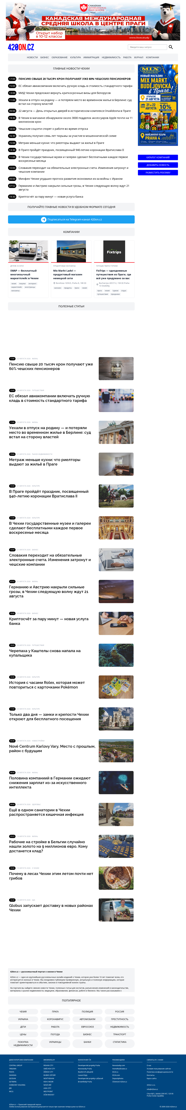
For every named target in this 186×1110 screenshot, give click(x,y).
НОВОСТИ (32, 57)
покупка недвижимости (23, 1044)
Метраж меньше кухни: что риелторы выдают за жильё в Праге (61, 143)
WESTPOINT (48, 1091)
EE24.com (116, 1075)
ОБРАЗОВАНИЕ (60, 57)
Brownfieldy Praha (85, 1082)
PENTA (11, 1072)
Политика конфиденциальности (160, 1072)
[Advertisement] (71, 334)
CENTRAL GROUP (15, 1065)
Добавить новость (158, 165)
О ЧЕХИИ (35, 868)
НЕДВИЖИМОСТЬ (111, 57)
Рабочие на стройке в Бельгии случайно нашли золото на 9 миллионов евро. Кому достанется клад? (48, 846)
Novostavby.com (118, 1065)
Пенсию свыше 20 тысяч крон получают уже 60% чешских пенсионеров (75, 79)
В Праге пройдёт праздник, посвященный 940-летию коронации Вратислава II (71, 150)
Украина (23, 1019)
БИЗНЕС (44, 57)
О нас (149, 1065)
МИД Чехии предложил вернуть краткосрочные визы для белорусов (65, 93)
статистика (119, 1042)
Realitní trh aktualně (85, 1072)
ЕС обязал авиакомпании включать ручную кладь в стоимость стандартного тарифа (75, 86)
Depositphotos (117, 1078)
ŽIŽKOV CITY (48, 1072)
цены (23, 1034)
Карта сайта (151, 1078)
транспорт (119, 1034)
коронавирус (55, 1019)
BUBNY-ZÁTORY (50, 1075)
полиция (87, 1011)
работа (55, 1026)
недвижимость (119, 1026)
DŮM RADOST (49, 1095)
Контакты (150, 1075)
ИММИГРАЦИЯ (91, 57)
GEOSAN (12, 1078)
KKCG (11, 1091)
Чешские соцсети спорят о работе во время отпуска (53, 129)
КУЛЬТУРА (75, 57)
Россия (119, 1011)
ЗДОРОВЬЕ (36, 804)
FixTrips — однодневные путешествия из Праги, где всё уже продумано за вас (113, 274)
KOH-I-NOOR (48, 1082)
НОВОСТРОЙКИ (38, 741)
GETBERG (12, 1082)
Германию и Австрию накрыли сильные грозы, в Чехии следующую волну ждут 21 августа (48, 591)
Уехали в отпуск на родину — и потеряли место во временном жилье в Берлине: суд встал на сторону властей (50, 432)
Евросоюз (87, 1026)
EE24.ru (115, 1072)
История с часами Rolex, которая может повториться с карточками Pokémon (47, 684)
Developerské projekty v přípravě (90, 1078)
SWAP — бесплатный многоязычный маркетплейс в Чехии (24, 274)
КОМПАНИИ (152, 57)
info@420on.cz (152, 1089)
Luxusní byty (82, 1075)
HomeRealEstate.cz (119, 1069)
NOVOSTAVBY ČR (84, 1060)
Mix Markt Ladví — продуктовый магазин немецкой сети (67, 274)
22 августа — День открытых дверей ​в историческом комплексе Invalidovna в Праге (75, 111)
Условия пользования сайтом (159, 1069)
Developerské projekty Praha (89, 1065)
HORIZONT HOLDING (17, 1085)
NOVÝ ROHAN (49, 1078)
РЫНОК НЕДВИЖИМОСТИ (42, 454)
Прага (55, 1011)
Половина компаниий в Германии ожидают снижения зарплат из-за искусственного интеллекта (50, 782)
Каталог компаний (158, 157)
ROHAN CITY (48, 1065)
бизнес (87, 1034)
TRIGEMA (12, 1069)
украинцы (55, 1042)
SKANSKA (12, 1075)
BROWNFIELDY (49, 1060)
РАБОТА (127, 57)
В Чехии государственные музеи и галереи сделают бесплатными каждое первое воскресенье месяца (50, 528)
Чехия (23, 1011)
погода (55, 1034)
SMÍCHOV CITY (49, 1069)
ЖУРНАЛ (138, 57)
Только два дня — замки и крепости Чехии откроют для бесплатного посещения (49, 716)
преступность (119, 1019)
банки (87, 1042)
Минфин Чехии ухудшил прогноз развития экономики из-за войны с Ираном (71, 178)
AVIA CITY (47, 1088)
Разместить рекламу (158, 172)
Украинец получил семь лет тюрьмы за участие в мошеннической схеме (67, 136)
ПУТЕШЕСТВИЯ (38, 390)
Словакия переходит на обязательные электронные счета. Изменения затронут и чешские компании (50, 560)
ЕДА (33, 900)
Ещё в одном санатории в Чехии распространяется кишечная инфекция (46, 812)
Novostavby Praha (85, 1069)
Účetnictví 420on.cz (119, 1082)
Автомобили (87, 1019)
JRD (10, 1088)
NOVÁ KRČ (47, 1085)
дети (23, 1026)
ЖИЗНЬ (35, 358)
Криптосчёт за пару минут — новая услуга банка (51, 196)
